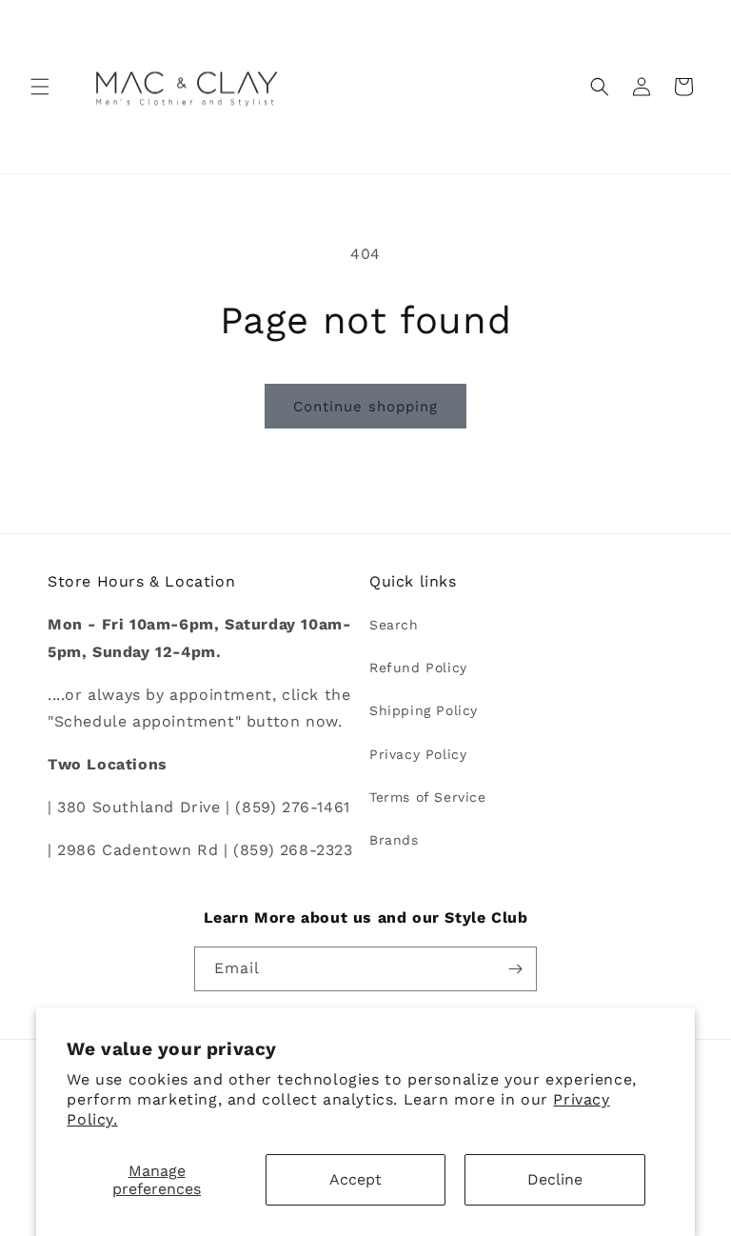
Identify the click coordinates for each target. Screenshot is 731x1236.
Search (394, 624)
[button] (40, 87)
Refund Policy (418, 667)
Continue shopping (365, 406)
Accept (355, 1179)
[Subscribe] (515, 969)
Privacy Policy (417, 754)
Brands (394, 839)
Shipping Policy (423, 710)
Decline (555, 1179)
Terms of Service (427, 797)
